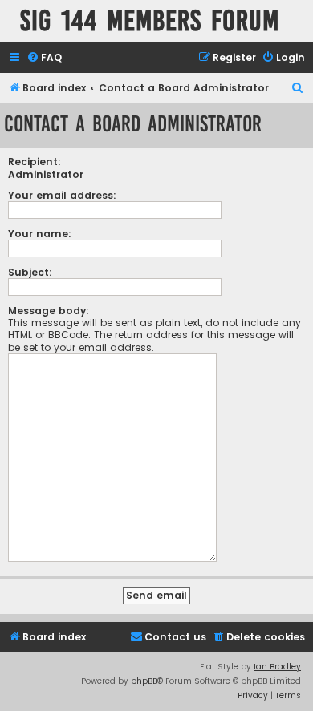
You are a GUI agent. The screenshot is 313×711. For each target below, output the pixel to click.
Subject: (30, 272)
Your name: (39, 233)
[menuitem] (44, 58)
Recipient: (34, 161)
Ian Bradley (277, 667)
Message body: (48, 310)
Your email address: (62, 195)
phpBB (144, 681)
